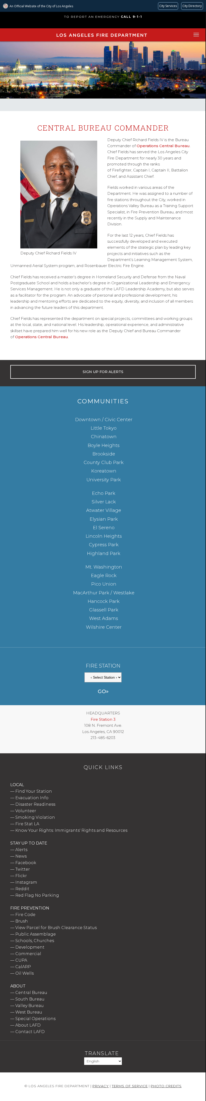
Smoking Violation (35, 817)
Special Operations (35, 1018)
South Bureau (29, 999)
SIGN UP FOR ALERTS (103, 372)
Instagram (26, 882)
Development (29, 947)
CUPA (21, 960)
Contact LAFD (30, 1031)
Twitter (22, 869)
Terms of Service (130, 1086)
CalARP (23, 966)
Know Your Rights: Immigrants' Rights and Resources (71, 830)
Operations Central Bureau (163, 145)
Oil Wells (24, 973)
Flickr (21, 875)
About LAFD (28, 1025)
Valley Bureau (29, 1005)
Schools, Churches (34, 940)
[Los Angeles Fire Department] (101, 38)
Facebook (25, 862)
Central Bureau (31, 992)
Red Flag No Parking (37, 895)
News (21, 856)
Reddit (22, 888)
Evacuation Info (31, 797)
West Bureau (28, 1012)
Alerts (21, 849)
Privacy (100, 1086)
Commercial (28, 953)
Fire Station (103, 666)
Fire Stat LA (27, 823)
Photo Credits (166, 1086)
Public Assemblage (35, 934)
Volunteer (25, 810)
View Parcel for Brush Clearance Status (56, 927)
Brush (21, 921)
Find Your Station (33, 791)
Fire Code (25, 914)
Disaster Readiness (35, 804)
